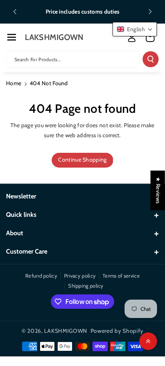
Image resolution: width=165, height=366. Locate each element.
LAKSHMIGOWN (65, 330)
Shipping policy (86, 285)
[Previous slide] (15, 11)
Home (13, 83)
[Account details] (132, 37)
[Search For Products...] (151, 59)
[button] (11, 37)
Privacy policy (80, 275)
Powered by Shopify (117, 330)
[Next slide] (150, 11)
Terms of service (121, 275)
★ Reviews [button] (158, 190)
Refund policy (41, 275)
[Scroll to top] (148, 341)
